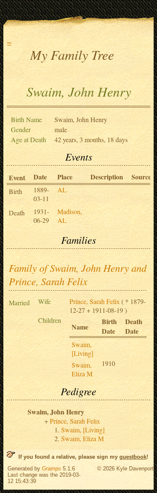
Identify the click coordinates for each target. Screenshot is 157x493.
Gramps (51, 468)
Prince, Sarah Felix (94, 301)
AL (62, 189)
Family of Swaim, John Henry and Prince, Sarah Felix (78, 274)
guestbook (133, 457)
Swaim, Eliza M (82, 369)
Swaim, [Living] (82, 349)
